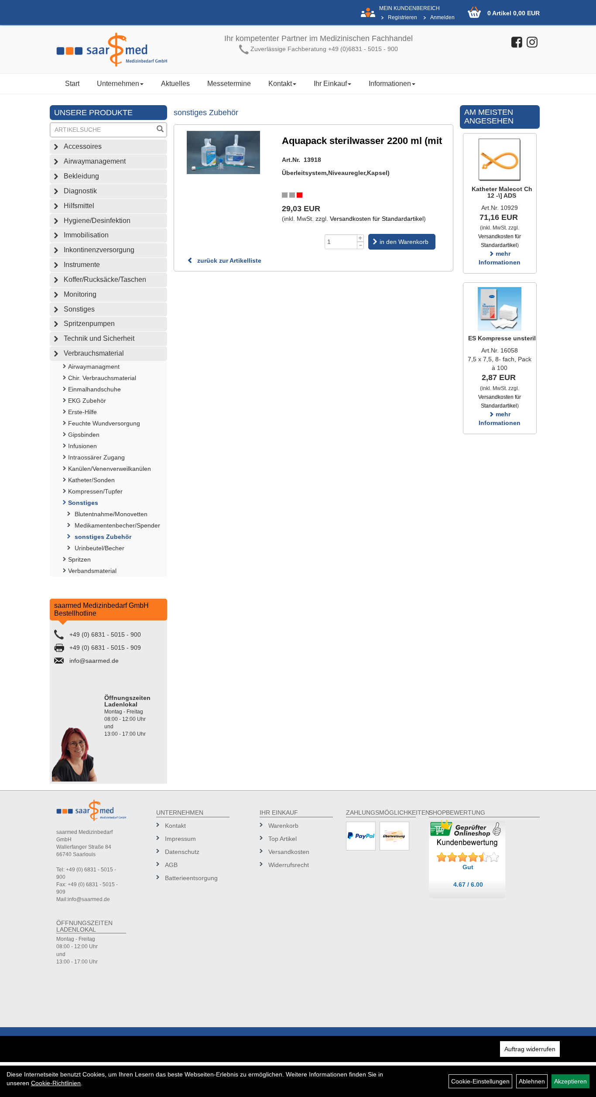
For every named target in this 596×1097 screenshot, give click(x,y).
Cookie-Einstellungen (480, 1081)
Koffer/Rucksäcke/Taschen (105, 279)
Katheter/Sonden (91, 480)
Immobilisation (86, 235)
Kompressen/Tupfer (95, 491)
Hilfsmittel (79, 205)
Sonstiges (79, 309)
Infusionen (82, 445)
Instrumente (82, 264)
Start (72, 83)
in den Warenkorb (404, 241)
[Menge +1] (360, 238)
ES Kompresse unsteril (502, 338)
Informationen (390, 83)
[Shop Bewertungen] (468, 857)
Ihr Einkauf (330, 83)
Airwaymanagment (94, 366)
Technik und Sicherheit (99, 338)
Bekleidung (81, 176)
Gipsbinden (83, 434)
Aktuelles (175, 83)
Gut (467, 867)
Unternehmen (118, 83)
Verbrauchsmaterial (94, 353)
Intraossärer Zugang (96, 457)
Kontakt (280, 83)
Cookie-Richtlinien (56, 1083)
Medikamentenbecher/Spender (117, 525)
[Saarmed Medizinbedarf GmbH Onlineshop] (112, 49)
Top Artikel (282, 838)
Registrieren (402, 17)
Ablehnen (532, 1081)
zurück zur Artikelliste (228, 260)
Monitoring (80, 294)
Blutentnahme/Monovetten (111, 514)
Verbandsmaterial (92, 570)
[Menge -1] (360, 245)
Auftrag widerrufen (529, 1049)
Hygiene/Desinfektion (97, 220)
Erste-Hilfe (82, 411)
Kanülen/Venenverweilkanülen (109, 468)
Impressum (180, 838)
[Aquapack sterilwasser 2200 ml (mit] (223, 152)
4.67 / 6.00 (468, 884)
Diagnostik (80, 191)
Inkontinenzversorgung (99, 250)
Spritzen (79, 559)
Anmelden (442, 17)
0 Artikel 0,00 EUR (513, 13)
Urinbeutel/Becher (99, 548)
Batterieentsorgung (191, 877)
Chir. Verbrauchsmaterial (102, 377)
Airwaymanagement (95, 161)
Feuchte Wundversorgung (104, 423)
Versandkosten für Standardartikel (377, 218)
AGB (171, 864)
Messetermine (229, 83)
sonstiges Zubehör (103, 536)
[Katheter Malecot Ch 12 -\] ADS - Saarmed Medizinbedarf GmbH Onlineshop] (499, 160)
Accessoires (83, 146)
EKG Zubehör (87, 400)
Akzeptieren (570, 1081)
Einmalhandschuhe (94, 389)
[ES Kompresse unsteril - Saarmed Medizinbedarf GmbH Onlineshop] (499, 309)
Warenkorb (283, 825)
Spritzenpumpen (89, 323)
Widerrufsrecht (288, 864)
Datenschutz (182, 851)
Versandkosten (288, 851)
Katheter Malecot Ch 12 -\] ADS (502, 192)
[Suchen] (160, 129)
